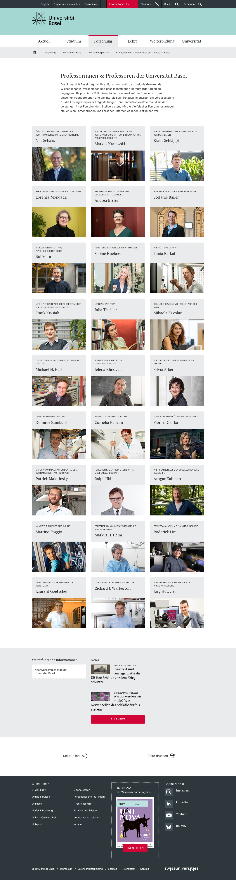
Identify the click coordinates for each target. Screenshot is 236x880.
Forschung (103, 41)
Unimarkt (37, 803)
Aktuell (44, 41)
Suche (166, 5)
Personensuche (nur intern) (90, 796)
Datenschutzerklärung (90, 868)
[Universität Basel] (53, 18)
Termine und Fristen (85, 810)
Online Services (41, 796)
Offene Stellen (82, 789)
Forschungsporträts (99, 52)
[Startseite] (35, 52)
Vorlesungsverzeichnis (87, 817)
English (45, 4)
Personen (188, 5)
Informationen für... (120, 4)
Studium (73, 41)
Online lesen (135, 848)
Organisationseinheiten (67, 4)
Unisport (37, 824)
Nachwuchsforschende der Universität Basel (51, 671)
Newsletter (128, 868)
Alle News (118, 719)
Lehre (133, 41)
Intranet (78, 824)
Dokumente (91, 4)
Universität (191, 41)
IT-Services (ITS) (83, 803)
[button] (75, 756)
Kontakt (144, 868)
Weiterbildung (162, 41)
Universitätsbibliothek (44, 817)
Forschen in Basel (72, 52)
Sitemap (112, 868)
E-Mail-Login (39, 789)
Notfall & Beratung (42, 810)
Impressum (66, 868)
